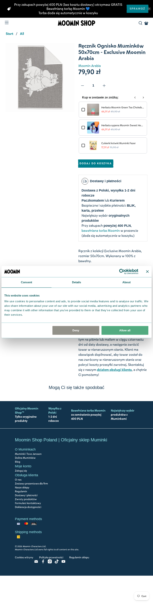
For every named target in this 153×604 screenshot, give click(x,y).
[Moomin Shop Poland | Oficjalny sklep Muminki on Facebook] (43, 562)
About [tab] (126, 282)
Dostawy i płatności (26, 495)
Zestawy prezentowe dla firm (31, 483)
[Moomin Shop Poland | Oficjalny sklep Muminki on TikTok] (57, 562)
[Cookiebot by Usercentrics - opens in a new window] (122, 271)
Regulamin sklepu (79, 557)
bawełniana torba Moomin (101, 230)
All (22, 33)
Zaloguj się (21, 471)
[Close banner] (147, 271)
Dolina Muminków (25, 458)
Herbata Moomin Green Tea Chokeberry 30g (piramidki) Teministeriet (122, 107)
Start (9, 33)
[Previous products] (135, 97)
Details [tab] (76, 282)
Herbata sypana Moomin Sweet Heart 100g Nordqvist (122, 125)
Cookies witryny (24, 557)
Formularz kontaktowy (28, 503)
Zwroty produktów (26, 499)
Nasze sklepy (22, 487)
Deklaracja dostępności (28, 507)
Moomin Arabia (89, 66)
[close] (149, 9)
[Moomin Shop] (76, 23)
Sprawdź (137, 8)
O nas (18, 479)
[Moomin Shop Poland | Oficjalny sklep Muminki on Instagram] (50, 562)
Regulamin (21, 491)
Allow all (124, 330)
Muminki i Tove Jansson (28, 454)
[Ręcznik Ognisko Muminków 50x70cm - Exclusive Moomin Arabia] (40, 77)
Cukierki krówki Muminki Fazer (118, 143)
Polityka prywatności (51, 557)
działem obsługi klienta (114, 370)
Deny (75, 330)
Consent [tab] (26, 282)
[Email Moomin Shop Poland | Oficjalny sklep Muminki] (36, 562)
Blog (17, 462)
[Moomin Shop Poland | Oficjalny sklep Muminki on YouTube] (63, 562)
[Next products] (143, 97)
